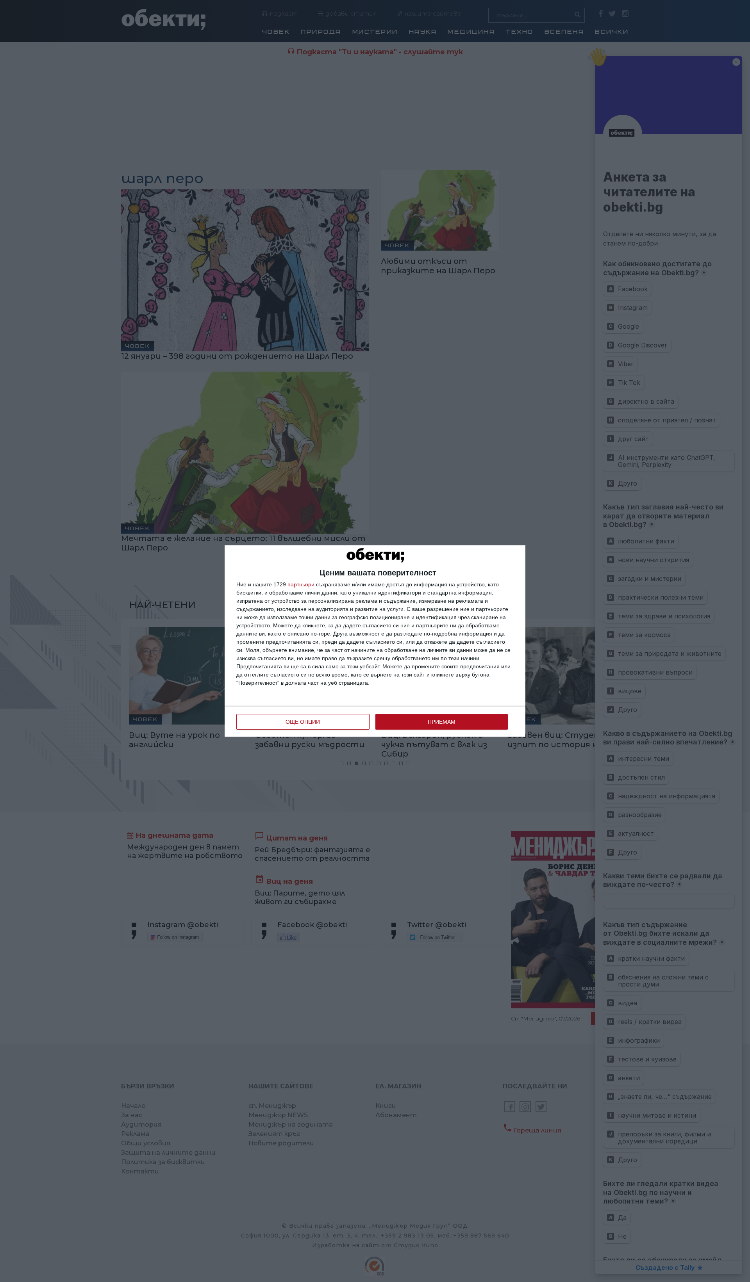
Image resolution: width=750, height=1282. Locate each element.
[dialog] (375, 641)
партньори (301, 584)
